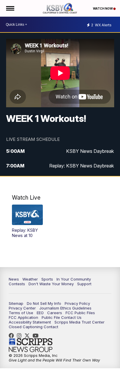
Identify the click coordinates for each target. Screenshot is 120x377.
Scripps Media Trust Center (79, 322)
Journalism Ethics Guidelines (65, 308)
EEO (40, 312)
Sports (47, 279)
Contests (17, 283)
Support (84, 283)
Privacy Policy (77, 303)
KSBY (28, 335)
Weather (30, 279)
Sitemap (16, 303)
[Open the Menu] (9, 8)
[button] (27, 221)
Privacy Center (22, 308)
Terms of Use (21, 312)
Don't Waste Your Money (51, 283)
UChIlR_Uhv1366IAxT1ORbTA (37, 335)
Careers (54, 312)
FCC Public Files (80, 312)
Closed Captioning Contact (33, 326)
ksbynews (13, 335)
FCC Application (23, 317)
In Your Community (74, 279)
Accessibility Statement (30, 322)
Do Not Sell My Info (44, 303)
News (14, 279)
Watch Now (103, 8)
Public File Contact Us (62, 317)
